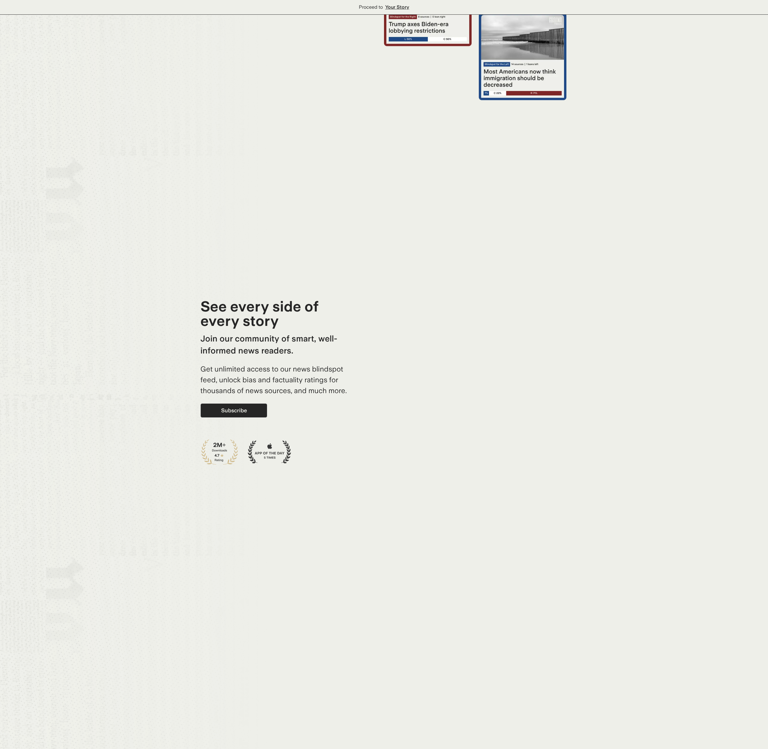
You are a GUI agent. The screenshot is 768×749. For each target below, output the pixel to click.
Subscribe (234, 410)
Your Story (397, 7)
